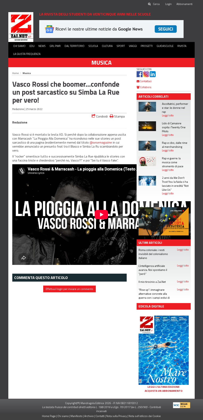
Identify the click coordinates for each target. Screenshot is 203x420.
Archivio (89, 416)
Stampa (119, 116)
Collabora (145, 87)
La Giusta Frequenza (26, 54)
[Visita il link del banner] (111, 29)
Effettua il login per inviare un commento (69, 289)
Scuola (93, 46)
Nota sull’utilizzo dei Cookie (145, 416)
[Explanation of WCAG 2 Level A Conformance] (181, 404)
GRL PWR (55, 46)
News (42, 46)
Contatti (100, 416)
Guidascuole (165, 46)
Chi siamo (19, 46)
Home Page (49, 416)
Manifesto (76, 416)
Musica (101, 62)
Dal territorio (74, 46)
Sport (121, 46)
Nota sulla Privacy (116, 416)
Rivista (181, 46)
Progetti (147, 46)
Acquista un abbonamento (164, 391)
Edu (32, 46)
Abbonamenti (184, 4)
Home (15, 73)
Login (168, 4)
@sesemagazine (101, 142)
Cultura (107, 46)
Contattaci (145, 81)
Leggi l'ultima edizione (163, 387)
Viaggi (133, 46)
